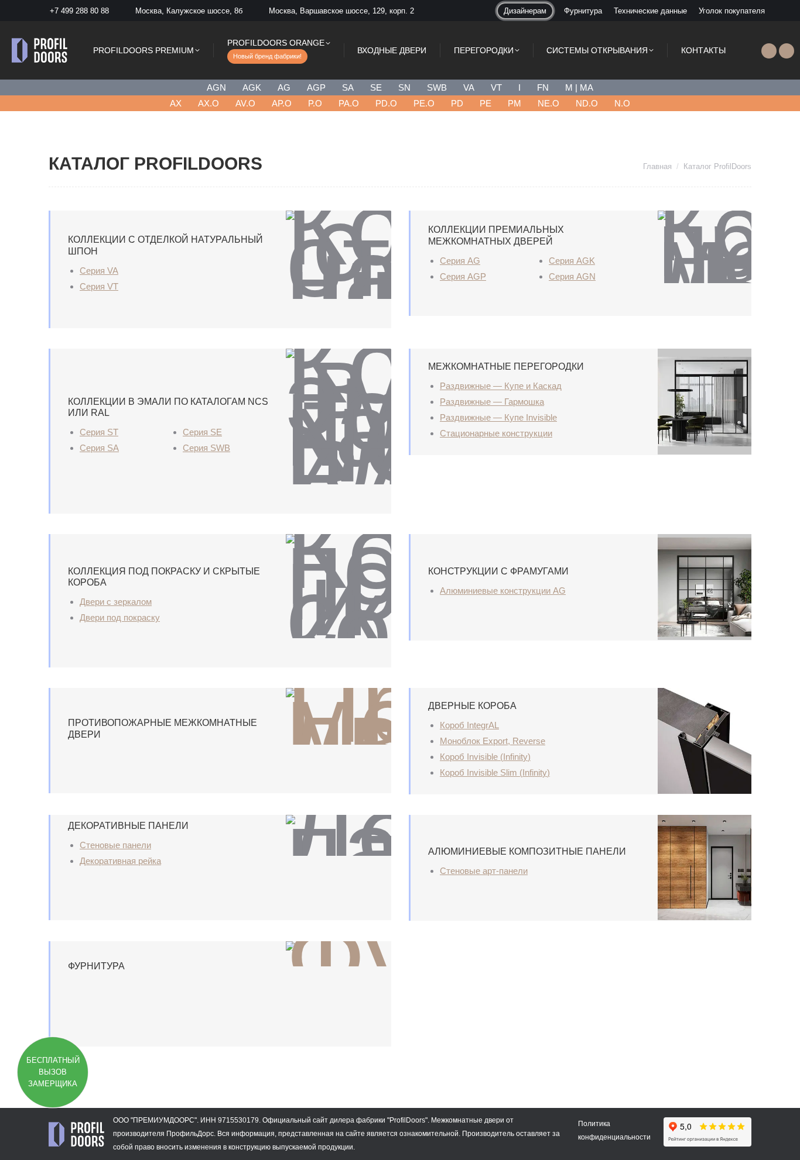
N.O (622, 103)
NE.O (548, 103)
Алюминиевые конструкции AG (503, 591)
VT (496, 87)
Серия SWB (206, 448)
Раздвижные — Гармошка (492, 402)
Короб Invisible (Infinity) (485, 757)
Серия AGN (572, 276)
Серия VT (99, 286)
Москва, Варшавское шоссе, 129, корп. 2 (341, 10)
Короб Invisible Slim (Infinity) (495, 772)
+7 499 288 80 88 (79, 10)
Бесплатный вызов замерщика (53, 1072)
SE (376, 87)
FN (543, 87)
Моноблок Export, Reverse (492, 741)
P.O (315, 103)
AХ (176, 103)
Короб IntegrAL (469, 725)
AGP (316, 87)
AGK (251, 87)
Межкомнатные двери (467, 1120)
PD (457, 103)
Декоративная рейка (120, 861)
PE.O (424, 103)
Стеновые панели (115, 845)
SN (404, 87)
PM (514, 103)
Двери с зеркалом (116, 602)
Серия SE (202, 432)
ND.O (587, 103)
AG (284, 87)
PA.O (349, 103)
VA (468, 87)
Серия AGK (572, 261)
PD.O (386, 103)
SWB (437, 87)
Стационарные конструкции (496, 433)
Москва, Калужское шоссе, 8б (188, 10)
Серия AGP (463, 276)
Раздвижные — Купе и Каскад (501, 386)
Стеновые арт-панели (484, 871)
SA (348, 87)
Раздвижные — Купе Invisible (498, 417)
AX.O (208, 103)
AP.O (282, 103)
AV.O (245, 103)
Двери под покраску (120, 617)
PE (485, 103)
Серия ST (99, 432)
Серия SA (99, 448)
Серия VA (99, 271)
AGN (216, 87)
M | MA (579, 87)
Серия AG (460, 261)
